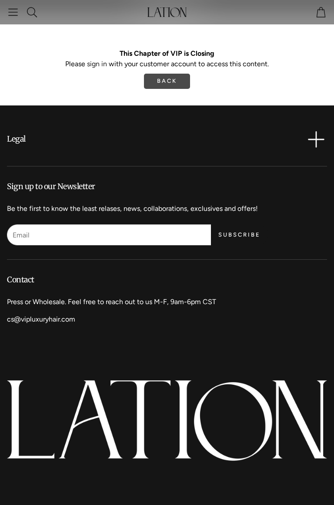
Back (167, 81)
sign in (97, 64)
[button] (13, 12)
